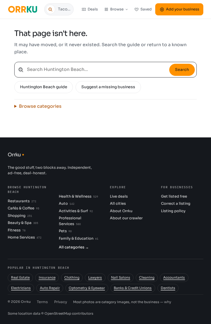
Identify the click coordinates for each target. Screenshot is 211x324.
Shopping (20, 215)
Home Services (24, 237)
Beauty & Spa (23, 222)
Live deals (119, 196)
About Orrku (121, 211)
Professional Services (70, 221)
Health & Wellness (78, 196)
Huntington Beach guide (43, 86)
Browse (117, 9)
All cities (118, 203)
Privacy (60, 302)
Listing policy (173, 211)
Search (182, 69)
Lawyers (95, 277)
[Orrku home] (23, 9)
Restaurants (22, 201)
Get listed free (174, 196)
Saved (146, 9)
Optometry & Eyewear (87, 288)
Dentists (168, 288)
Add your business (182, 9)
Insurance (47, 277)
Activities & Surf (76, 211)
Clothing (71, 277)
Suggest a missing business (108, 86)
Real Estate (20, 277)
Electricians (21, 288)
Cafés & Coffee (23, 208)
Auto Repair (50, 288)
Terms (42, 302)
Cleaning (146, 277)
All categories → (74, 247)
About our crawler (126, 218)
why (167, 302)
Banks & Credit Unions (133, 288)
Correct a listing (175, 203)
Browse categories (40, 106)
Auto (66, 203)
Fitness (17, 230)
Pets (65, 231)
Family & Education (78, 238)
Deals (93, 9)
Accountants (174, 277)
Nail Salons (120, 277)
